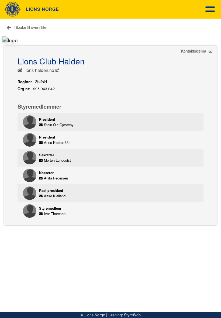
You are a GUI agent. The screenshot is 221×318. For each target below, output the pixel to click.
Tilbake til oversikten (31, 27)
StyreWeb (132, 314)
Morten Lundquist (57, 160)
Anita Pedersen (56, 178)
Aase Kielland (54, 195)
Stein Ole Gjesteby (59, 124)
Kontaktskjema (194, 51)
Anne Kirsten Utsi (57, 142)
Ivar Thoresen (54, 213)
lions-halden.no (39, 70)
